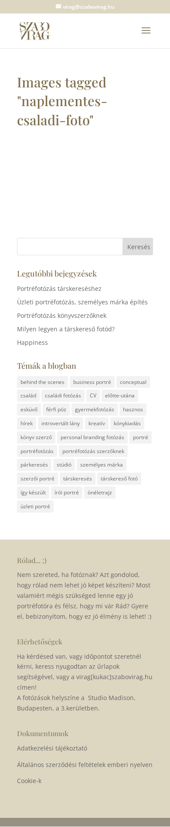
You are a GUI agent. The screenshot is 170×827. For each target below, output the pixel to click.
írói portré (66, 492)
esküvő (28, 409)
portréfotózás (37, 451)
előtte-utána (120, 395)
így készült (33, 492)
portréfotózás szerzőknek (93, 451)
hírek (26, 423)
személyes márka (101, 464)
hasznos (133, 409)
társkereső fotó (119, 478)
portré (140, 437)
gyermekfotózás (94, 409)
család (28, 395)
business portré (92, 382)
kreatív (96, 423)
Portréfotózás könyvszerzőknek (61, 315)
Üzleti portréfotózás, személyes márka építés (82, 302)
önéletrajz (100, 492)
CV (93, 395)
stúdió (64, 464)
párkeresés (34, 464)
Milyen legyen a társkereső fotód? (66, 329)
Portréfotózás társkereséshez (59, 288)
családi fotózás (63, 395)
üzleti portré (35, 506)
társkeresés (77, 478)
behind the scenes (42, 382)
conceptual (133, 382)
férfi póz (56, 409)
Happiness (32, 342)
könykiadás (127, 423)
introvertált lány (60, 423)
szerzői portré (37, 478)
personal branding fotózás (92, 437)
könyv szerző (36, 437)
